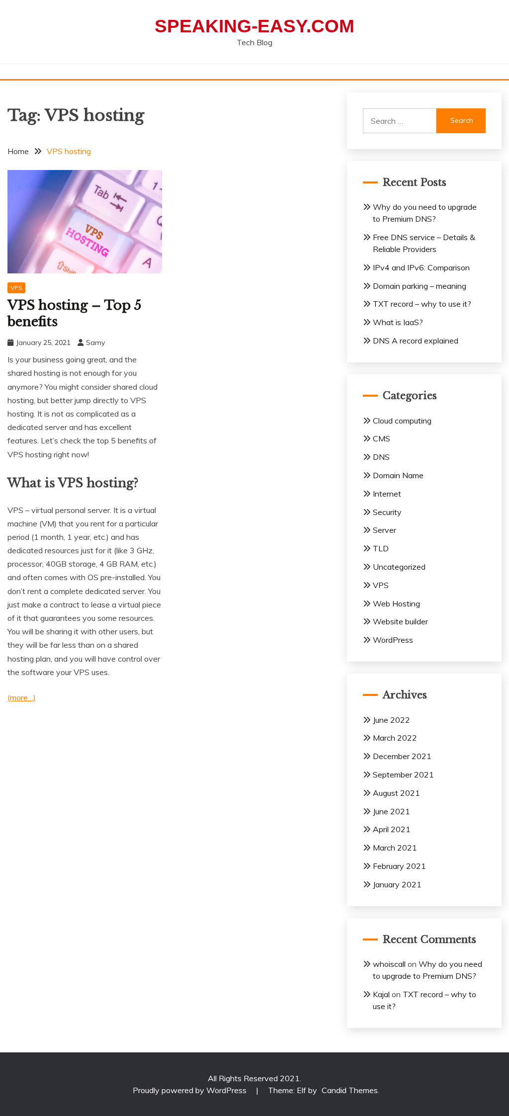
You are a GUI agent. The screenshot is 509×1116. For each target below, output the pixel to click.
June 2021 (391, 811)
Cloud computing (402, 421)
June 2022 (391, 720)
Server (384, 530)
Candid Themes (350, 1090)
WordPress (393, 640)
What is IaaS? (398, 322)
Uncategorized (399, 567)
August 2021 (396, 793)
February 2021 (399, 866)
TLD (381, 548)
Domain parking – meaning (419, 286)
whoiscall (389, 964)
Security (387, 512)
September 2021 (403, 774)
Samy (95, 342)
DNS (381, 457)
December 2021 (402, 756)
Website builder (400, 621)
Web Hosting (396, 603)
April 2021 (392, 829)
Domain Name (398, 475)
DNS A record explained (415, 340)
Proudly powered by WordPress (191, 1090)
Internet (387, 494)
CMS (381, 438)
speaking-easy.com (254, 26)
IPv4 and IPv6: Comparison (421, 267)
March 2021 (395, 848)
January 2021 (397, 884)
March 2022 (395, 738)
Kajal (381, 994)
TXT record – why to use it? (422, 304)
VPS (16, 287)
